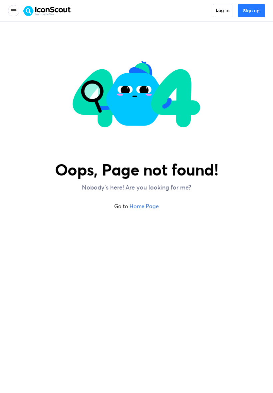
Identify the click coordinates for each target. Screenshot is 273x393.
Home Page (144, 206)
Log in (222, 10)
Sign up (251, 11)
